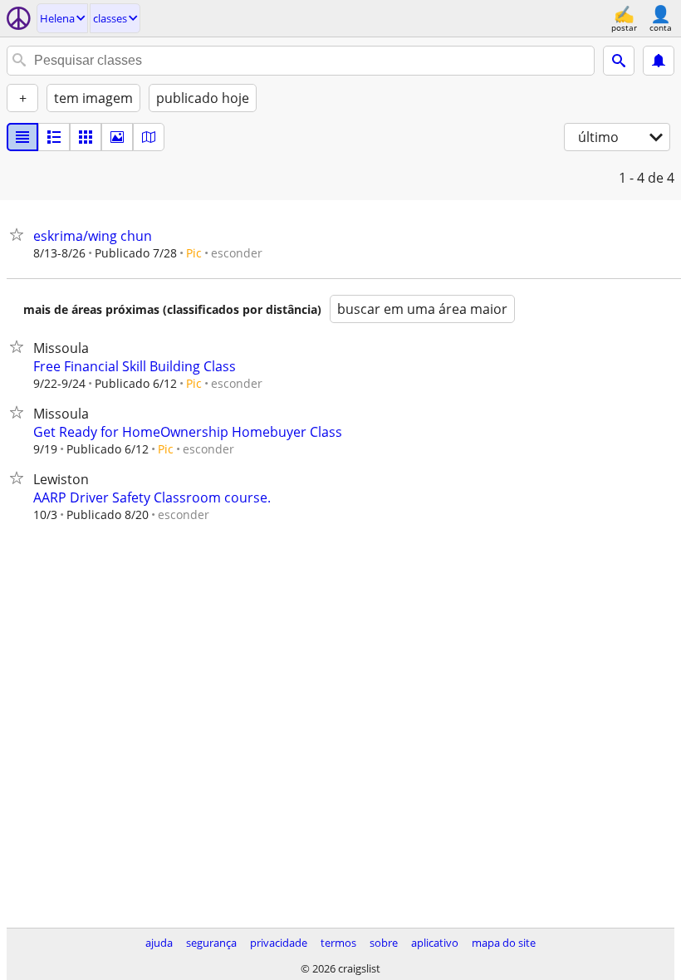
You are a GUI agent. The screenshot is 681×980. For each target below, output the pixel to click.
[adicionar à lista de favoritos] (20, 234)
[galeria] (117, 137)
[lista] (22, 137)
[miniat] (54, 137)
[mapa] (148, 137)
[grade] (85, 137)
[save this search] (658, 61)
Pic (194, 253)
